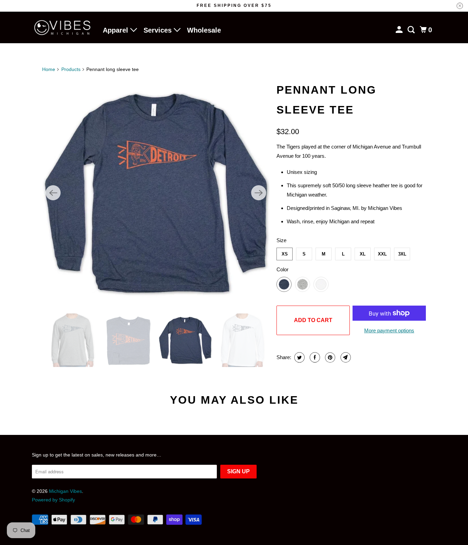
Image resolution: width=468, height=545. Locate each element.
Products (71, 69)
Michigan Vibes (65, 491)
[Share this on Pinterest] (329, 357)
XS (285, 254)
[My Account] (399, 30)
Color (282, 269)
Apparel (116, 30)
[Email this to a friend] (345, 357)
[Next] (258, 192)
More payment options (389, 330)
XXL (382, 254)
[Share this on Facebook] (314, 357)
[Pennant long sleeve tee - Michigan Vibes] (156, 193)
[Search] (411, 30)
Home (48, 69)
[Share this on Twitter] (299, 357)
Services (159, 30)
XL (363, 254)
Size (281, 240)
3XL (402, 254)
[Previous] (53, 192)
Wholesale (204, 30)
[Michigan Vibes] (63, 28)
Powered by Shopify (53, 499)
